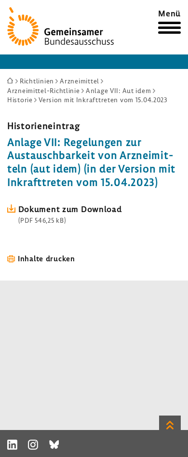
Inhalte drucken (46, 258)
